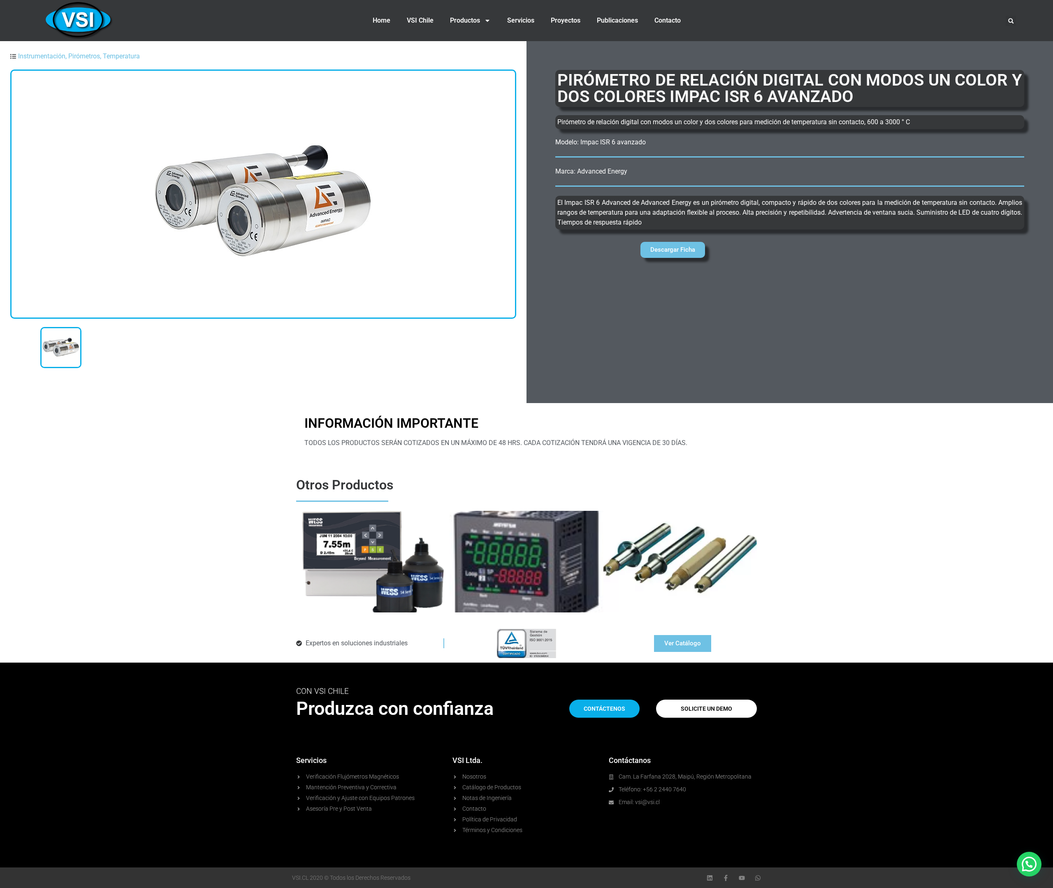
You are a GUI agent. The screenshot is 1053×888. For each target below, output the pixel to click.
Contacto (667, 20)
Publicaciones (617, 20)
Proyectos (565, 20)
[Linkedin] (710, 878)
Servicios (520, 20)
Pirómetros (84, 56)
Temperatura (121, 56)
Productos (465, 20)
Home (381, 20)
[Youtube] (742, 878)
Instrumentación (41, 56)
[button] (1011, 21)
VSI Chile (420, 20)
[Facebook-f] (726, 878)
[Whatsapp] (758, 878)
